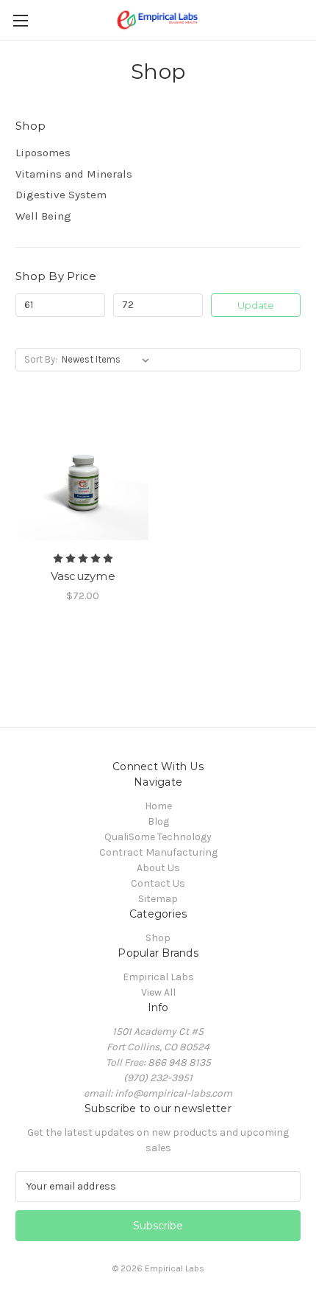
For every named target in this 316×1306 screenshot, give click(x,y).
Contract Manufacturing (158, 852)
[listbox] (108, 360)
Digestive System (61, 194)
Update (255, 305)
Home (158, 806)
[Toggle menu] (20, 20)
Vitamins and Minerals (73, 174)
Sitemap (158, 899)
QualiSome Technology (158, 837)
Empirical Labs (158, 977)
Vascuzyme (83, 576)
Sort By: (40, 359)
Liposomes (43, 152)
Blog (158, 821)
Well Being (43, 216)
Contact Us (158, 883)
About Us (158, 868)
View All (158, 992)
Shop (158, 938)
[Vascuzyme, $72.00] (83, 475)
